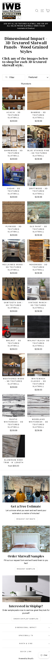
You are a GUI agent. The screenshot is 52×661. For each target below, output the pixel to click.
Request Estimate (26, 519)
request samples (26, 569)
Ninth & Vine (26, 644)
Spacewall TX (26, 636)
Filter (11, 77)
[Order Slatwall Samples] (26, 539)
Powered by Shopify (26, 659)
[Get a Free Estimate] (26, 489)
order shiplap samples (26, 619)
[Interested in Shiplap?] (26, 588)
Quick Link (26, 652)
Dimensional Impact (26, 627)
